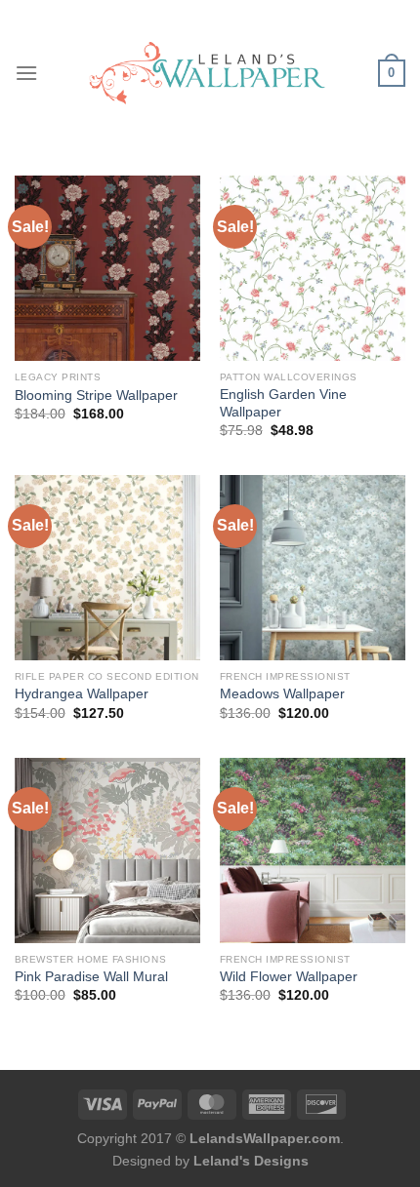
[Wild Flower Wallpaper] (312, 850)
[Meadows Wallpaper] (312, 567)
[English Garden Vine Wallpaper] (312, 268)
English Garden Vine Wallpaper (283, 403)
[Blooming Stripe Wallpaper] (107, 268)
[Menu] (26, 73)
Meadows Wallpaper (282, 694)
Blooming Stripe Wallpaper (96, 395)
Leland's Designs (251, 1160)
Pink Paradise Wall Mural (91, 976)
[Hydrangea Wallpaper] (107, 567)
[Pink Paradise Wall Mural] (107, 850)
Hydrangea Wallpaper (81, 694)
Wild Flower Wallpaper (288, 976)
